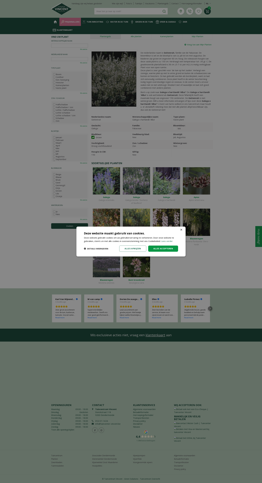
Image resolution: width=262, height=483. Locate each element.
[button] (96, 248)
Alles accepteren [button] (163, 248)
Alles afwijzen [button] (133, 248)
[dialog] (131, 242)
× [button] (181, 230)
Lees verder (167, 241)
